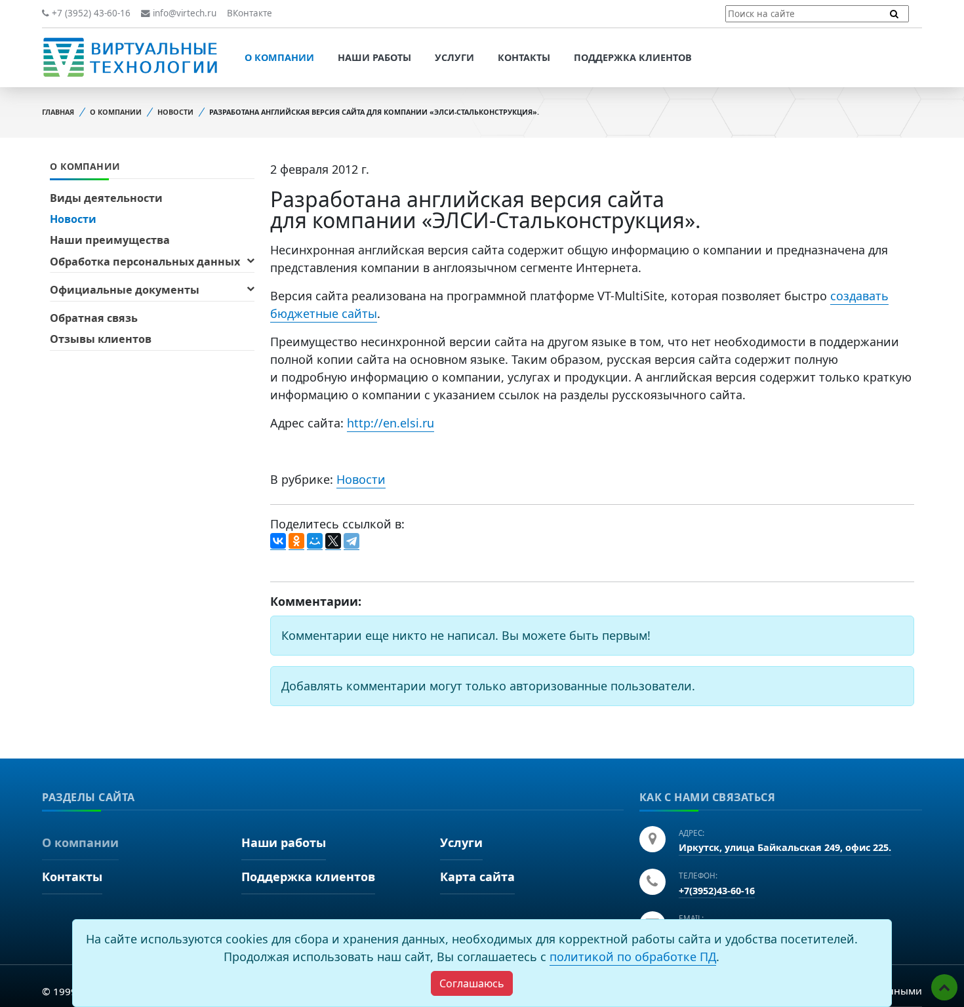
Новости (175, 112)
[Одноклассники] (296, 541)
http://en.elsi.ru (390, 423)
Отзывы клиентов (100, 339)
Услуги (454, 57)
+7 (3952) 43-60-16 (90, 13)
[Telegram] (351, 541)
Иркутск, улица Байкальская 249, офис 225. (785, 847)
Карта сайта (477, 876)
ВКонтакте (249, 13)
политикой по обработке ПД (633, 956)
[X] (333, 541)
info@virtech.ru (183, 13)
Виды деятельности (106, 198)
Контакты (524, 57)
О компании (279, 57)
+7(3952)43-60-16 (717, 890)
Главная (58, 112)
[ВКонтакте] (278, 541)
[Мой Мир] (315, 541)
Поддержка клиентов (633, 57)
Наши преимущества (110, 240)
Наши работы (374, 57)
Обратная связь (94, 318)
